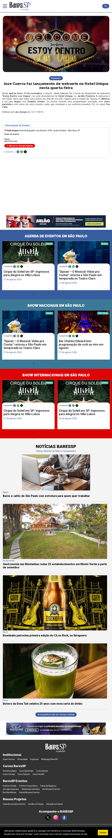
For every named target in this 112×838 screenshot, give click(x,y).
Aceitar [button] (103, 832)
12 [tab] (78, 294)
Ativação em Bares (54, 804)
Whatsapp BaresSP (49, 759)
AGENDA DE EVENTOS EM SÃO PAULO (56, 236)
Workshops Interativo (31, 789)
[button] (88, 834)
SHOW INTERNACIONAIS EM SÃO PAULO (56, 375)
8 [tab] (62, 294)
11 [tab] (74, 294)
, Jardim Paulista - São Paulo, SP (49, 130)
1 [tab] (33, 294)
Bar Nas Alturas (9, 792)
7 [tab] (58, 294)
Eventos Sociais (9, 786)
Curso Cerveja (9, 774)
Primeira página (10, 771)
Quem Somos (9, 759)
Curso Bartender (26, 771)
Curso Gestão (38, 774)
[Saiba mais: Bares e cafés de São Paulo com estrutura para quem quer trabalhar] (56, 489)
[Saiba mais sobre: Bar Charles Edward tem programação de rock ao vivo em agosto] (84, 324)
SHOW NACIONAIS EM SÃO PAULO (56, 305)
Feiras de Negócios (48, 786)
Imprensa (34, 759)
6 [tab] (54, 294)
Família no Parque (36, 804)
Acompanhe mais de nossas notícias (56, 714)
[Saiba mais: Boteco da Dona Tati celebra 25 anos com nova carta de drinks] (55, 698)
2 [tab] (37, 294)
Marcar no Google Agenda (21, 146)
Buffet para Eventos (51, 789)
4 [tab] (45, 294)
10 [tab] (70, 294)
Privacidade (22, 759)
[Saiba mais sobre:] (84, 255)
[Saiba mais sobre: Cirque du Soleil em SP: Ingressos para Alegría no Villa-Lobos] (28, 255)
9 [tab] (66, 294)
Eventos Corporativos (28, 786)
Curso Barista (42, 771)
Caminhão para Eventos (29, 792)
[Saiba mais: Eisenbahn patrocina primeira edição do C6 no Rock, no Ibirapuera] (55, 629)
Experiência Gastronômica (14, 804)
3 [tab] (41, 294)
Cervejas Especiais (11, 789)
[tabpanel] (28, 266)
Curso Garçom (24, 774)
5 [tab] (49, 294)
